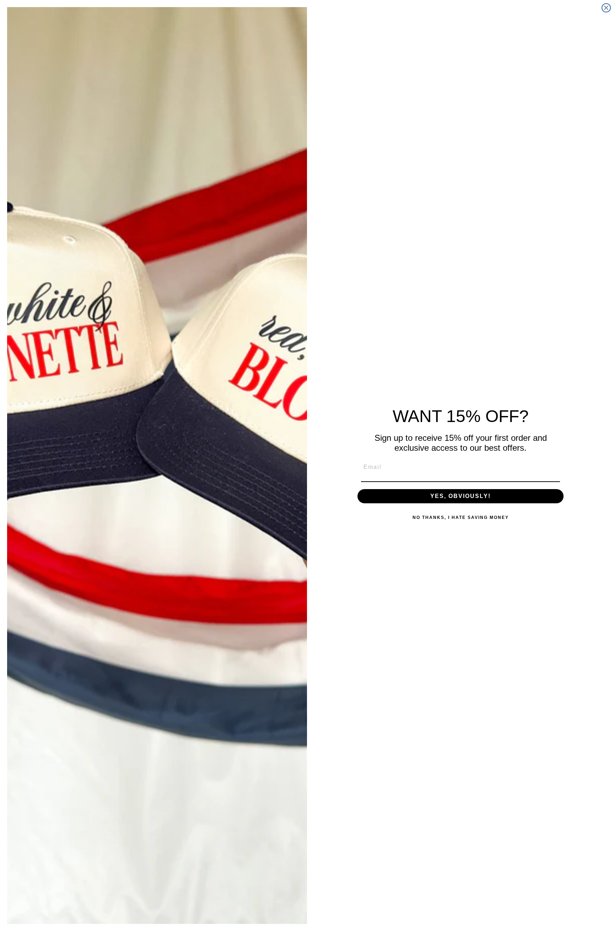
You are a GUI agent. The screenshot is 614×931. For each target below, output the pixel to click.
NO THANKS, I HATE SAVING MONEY (461, 517)
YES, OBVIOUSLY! (460, 496)
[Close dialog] (606, 8)
